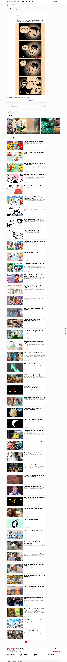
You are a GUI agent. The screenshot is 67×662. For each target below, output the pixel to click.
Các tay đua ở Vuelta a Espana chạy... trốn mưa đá (33, 309)
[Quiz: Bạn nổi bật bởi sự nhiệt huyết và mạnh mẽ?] (47, 126)
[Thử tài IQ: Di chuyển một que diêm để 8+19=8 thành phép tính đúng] (15, 390)
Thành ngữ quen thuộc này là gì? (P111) (33, 375)
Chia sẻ (31, 100)
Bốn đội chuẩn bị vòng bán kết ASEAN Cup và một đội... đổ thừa (34, 164)
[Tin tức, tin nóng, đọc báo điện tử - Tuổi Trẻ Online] (17, 649)
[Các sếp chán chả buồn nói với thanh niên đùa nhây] (15, 634)
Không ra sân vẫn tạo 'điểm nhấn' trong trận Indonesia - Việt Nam (34, 197)
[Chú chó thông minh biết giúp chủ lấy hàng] (15, 456)
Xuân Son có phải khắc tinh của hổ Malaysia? (34, 141)
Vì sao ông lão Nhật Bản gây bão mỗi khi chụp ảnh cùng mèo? (34, 576)
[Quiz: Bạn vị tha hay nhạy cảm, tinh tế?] (15, 423)
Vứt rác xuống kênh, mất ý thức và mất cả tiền (34, 531)
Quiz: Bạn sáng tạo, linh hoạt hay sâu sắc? (33, 364)
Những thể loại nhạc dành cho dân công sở (34, 620)
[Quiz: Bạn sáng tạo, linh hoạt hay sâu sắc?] (15, 367)
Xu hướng (17, 1)
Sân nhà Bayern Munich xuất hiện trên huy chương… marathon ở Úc (33, 409)
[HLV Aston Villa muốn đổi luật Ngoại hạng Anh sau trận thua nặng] (15, 601)
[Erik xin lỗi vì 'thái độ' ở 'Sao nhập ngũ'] (15, 490)
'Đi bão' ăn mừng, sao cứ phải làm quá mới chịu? (33, 464)
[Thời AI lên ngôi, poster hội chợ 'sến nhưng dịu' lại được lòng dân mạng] (15, 612)
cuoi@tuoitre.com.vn (23, 655)
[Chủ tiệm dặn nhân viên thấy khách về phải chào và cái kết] (15, 545)
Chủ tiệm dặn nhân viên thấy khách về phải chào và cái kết (34, 542)
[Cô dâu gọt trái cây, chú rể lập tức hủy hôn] (15, 223)
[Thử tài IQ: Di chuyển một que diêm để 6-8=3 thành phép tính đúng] (15, 501)
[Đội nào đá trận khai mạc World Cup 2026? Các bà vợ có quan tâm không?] (15, 278)
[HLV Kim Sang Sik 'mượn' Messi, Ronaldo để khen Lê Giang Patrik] (15, 434)
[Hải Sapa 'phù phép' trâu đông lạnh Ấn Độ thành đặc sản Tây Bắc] (20, 126)
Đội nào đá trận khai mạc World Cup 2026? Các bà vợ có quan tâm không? (33, 275)
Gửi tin (56, 1)
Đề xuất (28, 1)
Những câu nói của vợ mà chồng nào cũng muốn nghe (33, 353)
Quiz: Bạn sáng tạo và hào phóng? (32, 519)
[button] (32, 1)
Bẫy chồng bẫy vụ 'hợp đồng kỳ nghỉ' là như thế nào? (34, 286)
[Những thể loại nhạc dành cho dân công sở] (15, 623)
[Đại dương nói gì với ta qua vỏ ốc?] (15, 256)
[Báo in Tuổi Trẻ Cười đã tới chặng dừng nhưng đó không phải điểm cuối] (15, 245)
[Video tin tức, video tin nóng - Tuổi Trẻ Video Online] (24, 649)
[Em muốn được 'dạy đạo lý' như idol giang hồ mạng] (15, 156)
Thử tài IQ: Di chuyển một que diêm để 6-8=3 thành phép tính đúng (34, 498)
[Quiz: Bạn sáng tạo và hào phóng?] (15, 523)
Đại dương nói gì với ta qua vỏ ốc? (32, 252)
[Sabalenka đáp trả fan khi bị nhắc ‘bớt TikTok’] (15, 401)
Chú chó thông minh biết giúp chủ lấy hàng (34, 453)
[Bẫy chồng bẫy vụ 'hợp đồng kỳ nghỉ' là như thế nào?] (15, 289)
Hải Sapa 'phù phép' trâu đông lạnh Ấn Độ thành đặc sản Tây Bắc (19, 133)
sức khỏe (10, 97)
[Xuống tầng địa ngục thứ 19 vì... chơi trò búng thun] (15, 178)
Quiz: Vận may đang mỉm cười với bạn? (33, 441)
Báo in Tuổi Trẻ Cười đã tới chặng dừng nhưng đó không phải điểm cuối (34, 242)
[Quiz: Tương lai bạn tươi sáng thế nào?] (15, 512)
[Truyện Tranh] (33, 5)
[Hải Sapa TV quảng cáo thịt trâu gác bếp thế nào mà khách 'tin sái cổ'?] (15, 323)
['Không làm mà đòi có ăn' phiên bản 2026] (15, 189)
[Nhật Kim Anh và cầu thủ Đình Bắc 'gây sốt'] (15, 557)
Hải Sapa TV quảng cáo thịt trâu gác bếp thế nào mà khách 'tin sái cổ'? (34, 320)
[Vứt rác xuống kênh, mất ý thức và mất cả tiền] (15, 534)
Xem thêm (8, 112)
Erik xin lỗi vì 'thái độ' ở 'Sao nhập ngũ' (32, 486)
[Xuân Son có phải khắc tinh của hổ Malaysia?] (15, 145)
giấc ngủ (21, 97)
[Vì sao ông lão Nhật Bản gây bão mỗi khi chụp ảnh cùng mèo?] (15, 579)
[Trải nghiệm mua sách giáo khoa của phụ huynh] (15, 345)
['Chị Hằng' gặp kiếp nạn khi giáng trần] (33, 126)
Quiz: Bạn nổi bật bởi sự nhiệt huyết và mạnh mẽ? (47, 133)
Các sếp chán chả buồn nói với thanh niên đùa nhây (34, 631)
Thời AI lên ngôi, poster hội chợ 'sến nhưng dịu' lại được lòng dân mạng (34, 609)
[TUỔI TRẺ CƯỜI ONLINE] (11, 649)
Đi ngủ (16, 97)
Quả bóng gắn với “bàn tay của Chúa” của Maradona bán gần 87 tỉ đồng (33, 331)
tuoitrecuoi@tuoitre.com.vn (38, 655)
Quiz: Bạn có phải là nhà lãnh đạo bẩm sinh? (34, 586)
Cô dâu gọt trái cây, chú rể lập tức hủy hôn (33, 219)
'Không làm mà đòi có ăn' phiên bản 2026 (33, 185)
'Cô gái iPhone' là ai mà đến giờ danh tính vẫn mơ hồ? (34, 565)
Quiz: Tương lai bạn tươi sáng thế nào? (33, 508)
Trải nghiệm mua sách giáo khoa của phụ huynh (33, 342)
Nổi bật (23, 1)
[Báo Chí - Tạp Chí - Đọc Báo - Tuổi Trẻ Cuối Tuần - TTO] (20, 649)
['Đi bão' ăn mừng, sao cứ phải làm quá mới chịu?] (15, 467)
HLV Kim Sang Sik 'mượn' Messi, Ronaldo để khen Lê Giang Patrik (34, 431)
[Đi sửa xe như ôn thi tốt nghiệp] (15, 301)
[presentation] (7, 126)
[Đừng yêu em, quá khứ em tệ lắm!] (15, 211)
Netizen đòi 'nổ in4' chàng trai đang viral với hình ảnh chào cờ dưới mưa (34, 476)
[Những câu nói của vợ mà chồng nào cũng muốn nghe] (15, 356)
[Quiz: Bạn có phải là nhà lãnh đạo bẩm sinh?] (15, 590)
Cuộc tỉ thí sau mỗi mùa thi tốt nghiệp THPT (34, 230)
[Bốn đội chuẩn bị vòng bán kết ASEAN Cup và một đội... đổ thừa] (15, 167)
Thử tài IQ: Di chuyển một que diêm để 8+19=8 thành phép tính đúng (33, 386)
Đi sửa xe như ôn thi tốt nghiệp (31, 297)
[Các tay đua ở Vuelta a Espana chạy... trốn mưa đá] (15, 312)
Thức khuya (27, 97)
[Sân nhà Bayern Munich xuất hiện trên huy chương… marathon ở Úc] (15, 412)
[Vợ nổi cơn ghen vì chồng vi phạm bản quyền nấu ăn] (15, 267)
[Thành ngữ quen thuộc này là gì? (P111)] (15, 378)
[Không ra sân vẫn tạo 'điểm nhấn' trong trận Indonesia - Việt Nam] (15, 200)
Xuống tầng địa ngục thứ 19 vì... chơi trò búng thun (34, 175)
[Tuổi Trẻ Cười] (59, 648)
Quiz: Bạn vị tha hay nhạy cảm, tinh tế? (33, 419)
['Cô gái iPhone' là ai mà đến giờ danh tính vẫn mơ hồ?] (15, 568)
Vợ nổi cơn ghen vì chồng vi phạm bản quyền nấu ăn (34, 264)
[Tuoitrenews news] (28, 649)
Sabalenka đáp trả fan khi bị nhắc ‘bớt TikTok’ (34, 397)
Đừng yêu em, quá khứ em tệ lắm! (31, 208)
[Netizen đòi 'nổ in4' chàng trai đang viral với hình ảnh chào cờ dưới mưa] (15, 479)
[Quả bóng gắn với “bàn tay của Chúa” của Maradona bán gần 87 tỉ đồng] (15, 334)
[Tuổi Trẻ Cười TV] (57, 648)
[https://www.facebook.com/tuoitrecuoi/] (55, 648)
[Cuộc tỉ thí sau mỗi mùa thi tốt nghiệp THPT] (15, 234)
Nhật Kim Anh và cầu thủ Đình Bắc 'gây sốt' (33, 553)
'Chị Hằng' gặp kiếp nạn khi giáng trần (33, 133)
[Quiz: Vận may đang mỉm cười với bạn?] (15, 445)
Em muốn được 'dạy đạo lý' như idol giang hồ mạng (34, 153)
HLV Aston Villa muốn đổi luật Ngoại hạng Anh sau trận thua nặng (33, 598)
